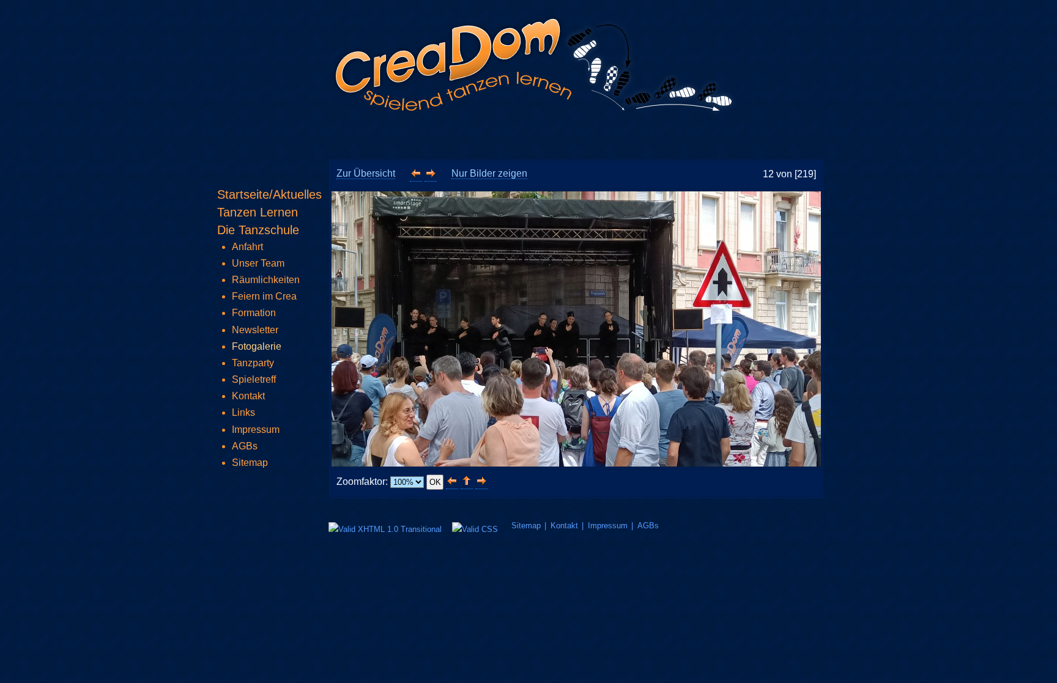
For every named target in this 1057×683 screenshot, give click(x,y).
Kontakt (564, 525)
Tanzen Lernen (257, 212)
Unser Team (258, 263)
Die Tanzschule (258, 230)
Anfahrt (247, 247)
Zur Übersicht (365, 173)
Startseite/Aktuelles (269, 194)
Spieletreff (254, 379)
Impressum (608, 525)
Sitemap (526, 525)
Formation (254, 313)
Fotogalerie (256, 346)
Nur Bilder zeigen (489, 173)
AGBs (648, 525)
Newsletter (255, 330)
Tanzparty (253, 363)
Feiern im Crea (264, 296)
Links (243, 412)
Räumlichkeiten (266, 280)
